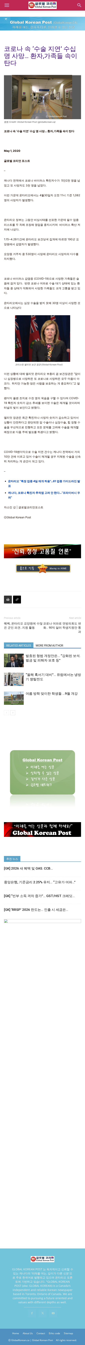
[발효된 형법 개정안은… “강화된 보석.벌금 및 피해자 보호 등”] (14, 660)
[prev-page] (6, 712)
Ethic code (54, 1333)
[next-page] (12, 712)
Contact (41, 1333)
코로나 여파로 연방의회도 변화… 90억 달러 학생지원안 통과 (62, 628)
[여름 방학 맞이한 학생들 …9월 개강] (14, 698)
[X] (42, 1313)
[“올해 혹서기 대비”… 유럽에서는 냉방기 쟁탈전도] (14, 679)
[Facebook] (32, 1313)
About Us (28, 1333)
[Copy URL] (17, 599)
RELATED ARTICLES (18, 645)
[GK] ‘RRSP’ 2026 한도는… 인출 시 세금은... (36, 910)
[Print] (8, 599)
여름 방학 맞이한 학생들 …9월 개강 (52, 694)
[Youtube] (53, 1313)
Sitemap (68, 1333)
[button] (6, 5)
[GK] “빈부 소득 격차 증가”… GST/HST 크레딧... (39, 896)
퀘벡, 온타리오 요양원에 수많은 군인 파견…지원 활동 (23, 625)
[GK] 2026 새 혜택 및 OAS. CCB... (28, 868)
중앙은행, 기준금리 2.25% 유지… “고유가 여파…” (40, 882)
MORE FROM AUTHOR (49, 645)
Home (15, 1333)
